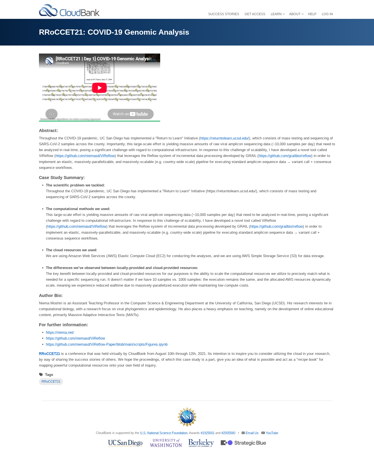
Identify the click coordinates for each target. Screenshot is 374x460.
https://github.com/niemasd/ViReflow (85, 156)
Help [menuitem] (312, 14)
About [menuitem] (296, 15)
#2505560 (228, 433)
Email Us (252, 433)
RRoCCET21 (51, 381)
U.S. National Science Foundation (163, 433)
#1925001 (207, 433)
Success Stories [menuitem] (223, 14)
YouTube (272, 433)
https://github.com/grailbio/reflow (285, 156)
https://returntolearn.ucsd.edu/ (224, 138)
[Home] (69, 10)
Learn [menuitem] (278, 15)
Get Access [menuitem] (255, 14)
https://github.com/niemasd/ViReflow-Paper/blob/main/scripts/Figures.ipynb (107, 344)
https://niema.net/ (60, 332)
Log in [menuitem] (327, 14)
